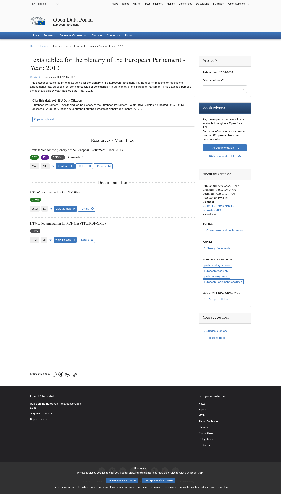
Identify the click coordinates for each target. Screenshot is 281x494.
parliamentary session (217, 265)
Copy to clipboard (44, 119)
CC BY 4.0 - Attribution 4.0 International (224, 207)
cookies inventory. (219, 487)
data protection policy (165, 487)
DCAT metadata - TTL (222, 155)
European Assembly (216, 270)
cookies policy (191, 487)
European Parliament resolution (223, 281)
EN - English (39, 3)
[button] (73, 35)
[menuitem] (35, 35)
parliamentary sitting (216, 276)
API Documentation (223, 147)
